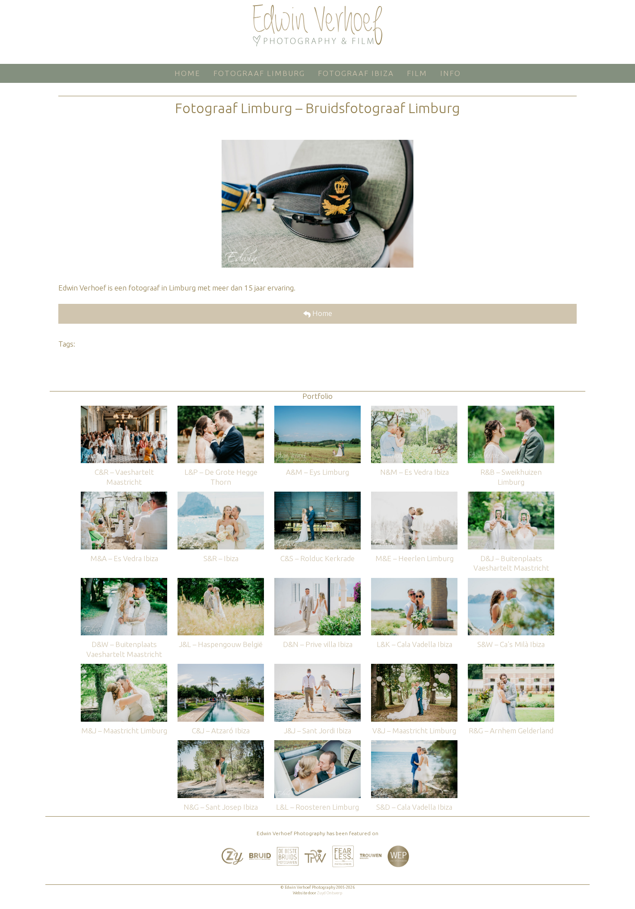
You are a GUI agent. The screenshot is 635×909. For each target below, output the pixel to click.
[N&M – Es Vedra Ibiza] (414, 410)
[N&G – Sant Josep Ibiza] (220, 744)
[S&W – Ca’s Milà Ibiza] (511, 582)
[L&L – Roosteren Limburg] (317, 744)
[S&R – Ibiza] (220, 496)
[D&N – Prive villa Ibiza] (317, 582)
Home (321, 313)
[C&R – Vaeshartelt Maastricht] (123, 410)
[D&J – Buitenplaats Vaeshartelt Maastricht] (511, 496)
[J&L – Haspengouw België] (220, 582)
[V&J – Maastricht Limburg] (414, 668)
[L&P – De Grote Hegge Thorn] (220, 410)
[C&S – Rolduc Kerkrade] (317, 496)
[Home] (317, 25)
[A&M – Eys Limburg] (317, 410)
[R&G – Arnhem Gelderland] (511, 668)
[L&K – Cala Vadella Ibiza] (414, 582)
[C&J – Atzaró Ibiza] (220, 668)
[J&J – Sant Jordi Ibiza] (317, 668)
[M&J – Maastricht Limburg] (123, 668)
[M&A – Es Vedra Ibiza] (123, 496)
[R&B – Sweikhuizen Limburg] (511, 410)
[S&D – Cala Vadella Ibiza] (414, 744)
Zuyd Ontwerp (329, 893)
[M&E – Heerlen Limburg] (414, 496)
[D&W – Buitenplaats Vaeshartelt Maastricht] (123, 582)
